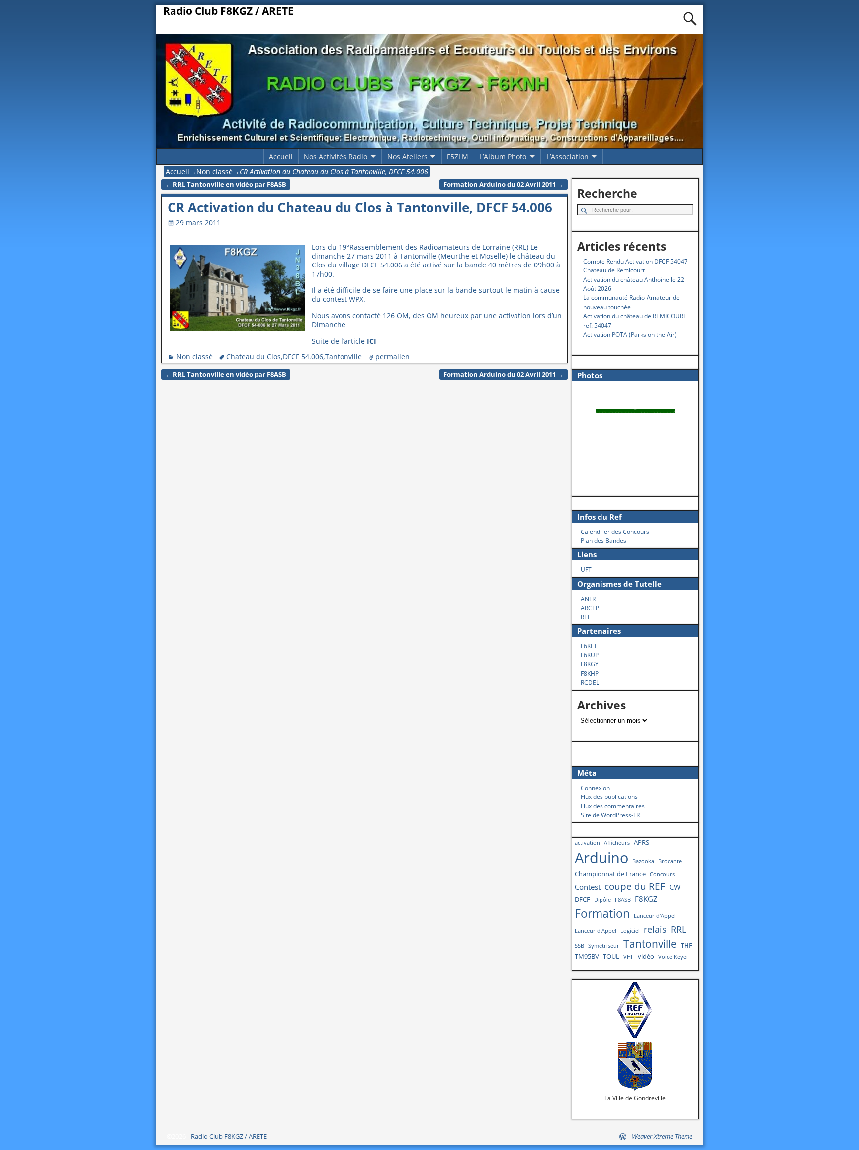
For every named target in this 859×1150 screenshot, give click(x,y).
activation (587, 842)
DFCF (582, 899)
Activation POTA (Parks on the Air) (630, 334)
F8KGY (590, 664)
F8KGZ (646, 899)
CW (675, 887)
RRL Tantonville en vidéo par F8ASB (225, 184)
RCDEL (590, 682)
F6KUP (590, 655)
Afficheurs (617, 842)
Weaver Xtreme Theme (662, 1136)
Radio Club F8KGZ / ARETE (228, 11)
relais (655, 929)
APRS (641, 842)
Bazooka (643, 861)
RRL (678, 929)
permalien (392, 356)
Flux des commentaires (613, 806)
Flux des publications (609, 797)
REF (586, 617)
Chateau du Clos (253, 356)
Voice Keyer (673, 956)
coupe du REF (634, 886)
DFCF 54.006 (303, 356)
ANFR (588, 599)
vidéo (646, 956)
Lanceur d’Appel (595, 930)
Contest (588, 887)
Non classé (214, 171)
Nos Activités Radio (335, 156)
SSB (579, 945)
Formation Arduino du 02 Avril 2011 (503, 184)
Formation (602, 913)
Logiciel (630, 930)
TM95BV (587, 956)
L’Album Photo (502, 156)
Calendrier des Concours (615, 532)
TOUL (611, 956)
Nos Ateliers (407, 156)
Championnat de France (610, 873)
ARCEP (590, 608)
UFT (586, 569)
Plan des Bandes (603, 540)
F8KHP (590, 673)
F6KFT (589, 646)
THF (686, 945)
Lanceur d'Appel (655, 915)
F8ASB (623, 899)
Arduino (601, 858)
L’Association (567, 156)
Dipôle (602, 899)
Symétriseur (603, 945)
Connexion (595, 788)
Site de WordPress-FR (610, 815)
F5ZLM (457, 156)
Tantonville (343, 356)
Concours (662, 874)
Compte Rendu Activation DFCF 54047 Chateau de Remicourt (635, 265)
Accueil (281, 156)
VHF (628, 956)
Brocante (670, 861)
